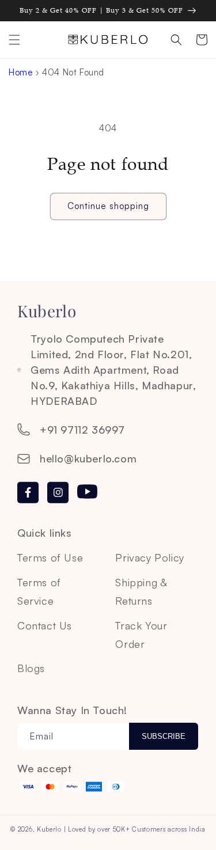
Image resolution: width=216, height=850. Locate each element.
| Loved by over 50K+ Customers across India (135, 829)
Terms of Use (50, 557)
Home (21, 72)
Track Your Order (141, 634)
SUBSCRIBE (163, 736)
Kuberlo (49, 829)
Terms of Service (39, 591)
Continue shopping (108, 205)
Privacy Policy (149, 557)
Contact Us (44, 625)
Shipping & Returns (140, 591)
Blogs (31, 668)
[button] (14, 39)
